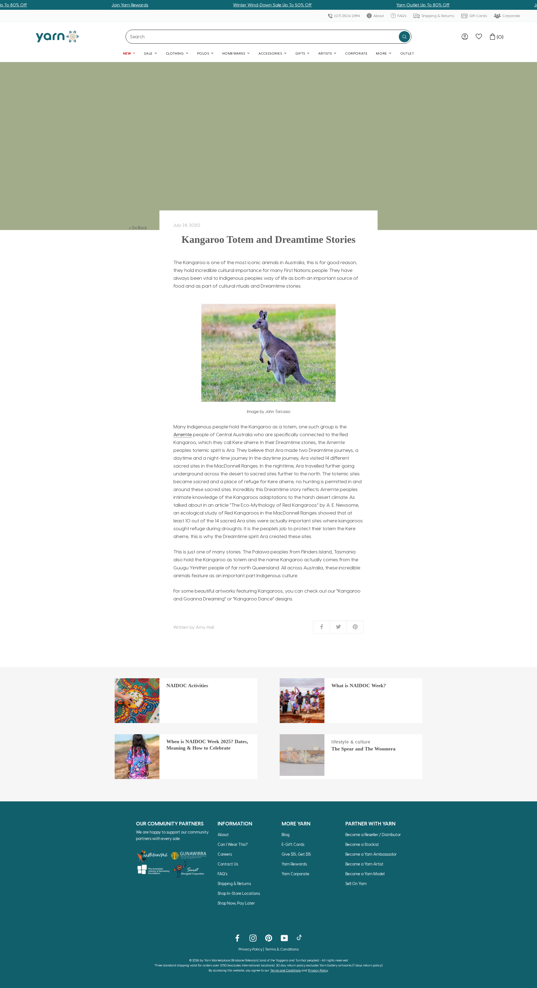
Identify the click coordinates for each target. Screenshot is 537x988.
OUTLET (407, 53)
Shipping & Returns (437, 15)
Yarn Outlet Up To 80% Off (397, 4)
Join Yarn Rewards (104, 4)
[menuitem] (465, 36)
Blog (285, 834)
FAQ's (401, 15)
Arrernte (182, 434)
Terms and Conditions (285, 970)
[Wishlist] (479, 36)
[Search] (404, 36)
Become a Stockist (362, 844)
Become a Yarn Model (365, 873)
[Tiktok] (299, 938)
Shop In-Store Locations (239, 893)
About (378, 15)
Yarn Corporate (295, 873)
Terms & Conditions (282, 949)
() (500, 36)
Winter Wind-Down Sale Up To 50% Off (247, 4)
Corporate (510, 15)
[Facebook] (237, 938)
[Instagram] (252, 938)
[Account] (465, 36)
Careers (225, 854)
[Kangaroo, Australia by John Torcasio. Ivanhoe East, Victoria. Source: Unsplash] (268, 353)
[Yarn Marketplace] (57, 36)
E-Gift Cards (293, 844)
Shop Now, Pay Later (236, 903)
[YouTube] (284, 938)
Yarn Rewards (294, 864)
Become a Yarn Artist (364, 864)
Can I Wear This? (233, 844)
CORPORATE (356, 53)
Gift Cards (477, 15)
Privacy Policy (250, 949)
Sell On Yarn (356, 883)
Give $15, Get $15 (296, 854)
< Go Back (138, 227)
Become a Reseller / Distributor (373, 834)
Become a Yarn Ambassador (371, 854)
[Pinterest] (268, 938)
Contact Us (228, 864)
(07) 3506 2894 (346, 15)
